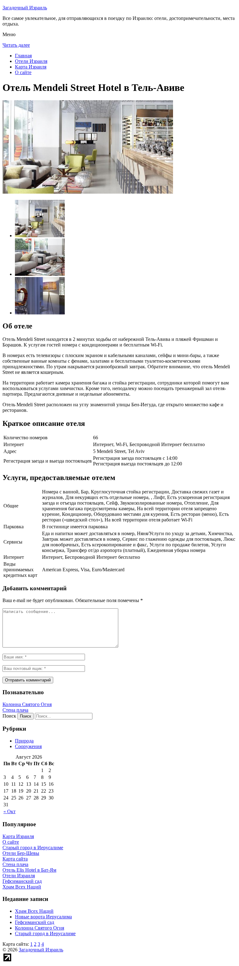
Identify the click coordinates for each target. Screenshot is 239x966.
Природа (24, 740)
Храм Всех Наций (34, 911)
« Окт (9, 811)
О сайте (23, 72)
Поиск (9, 716)
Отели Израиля (31, 61)
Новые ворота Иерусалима (43, 916)
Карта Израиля (30, 66)
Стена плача (15, 710)
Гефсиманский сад (34, 922)
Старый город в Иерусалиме (45, 933)
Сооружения (28, 746)
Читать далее (16, 45)
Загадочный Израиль (24, 7)
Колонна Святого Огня (27, 704)
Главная (23, 55)
